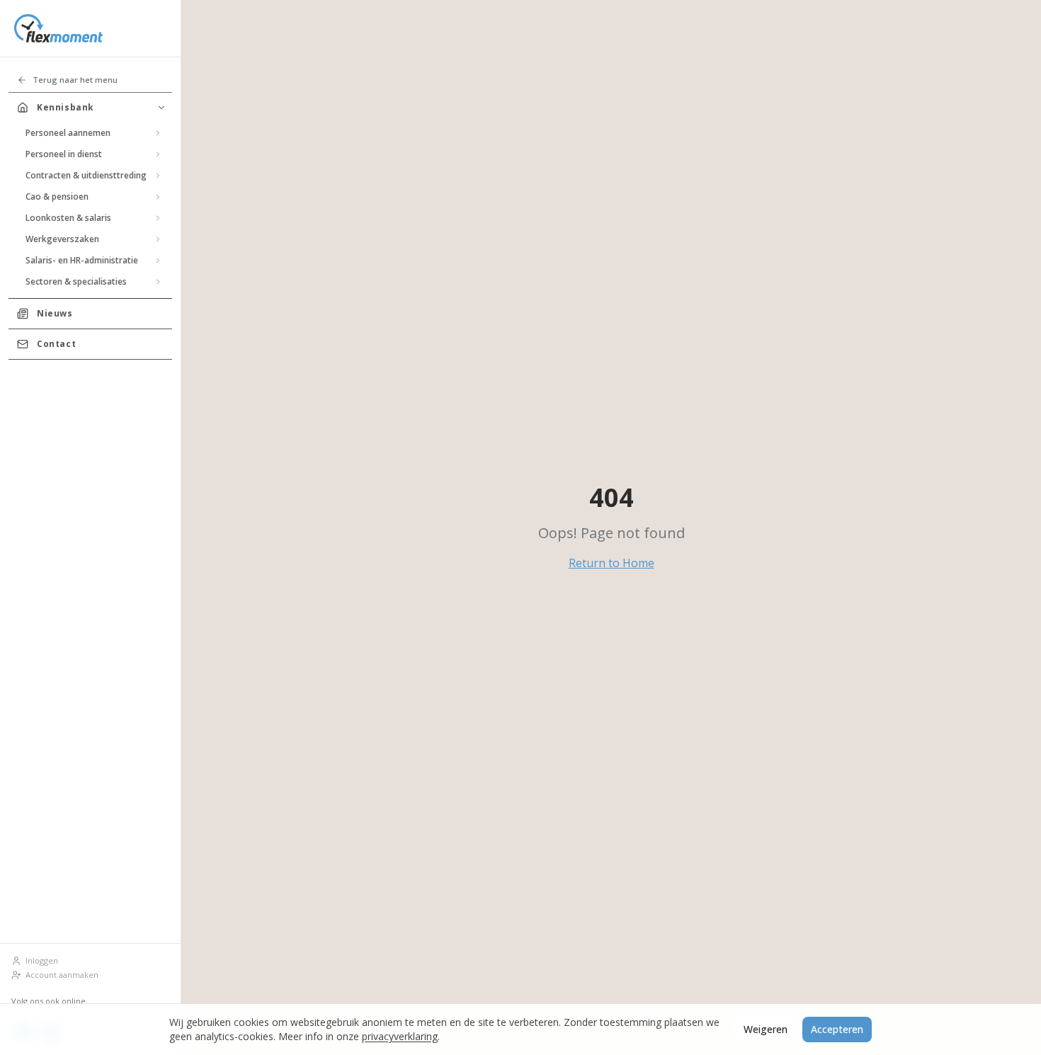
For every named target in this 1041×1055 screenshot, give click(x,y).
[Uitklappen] (157, 133)
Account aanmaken (61, 974)
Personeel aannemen (67, 133)
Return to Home (611, 563)
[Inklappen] (161, 107)
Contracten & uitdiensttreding (86, 175)
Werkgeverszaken (62, 239)
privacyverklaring (400, 1036)
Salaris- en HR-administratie (81, 260)
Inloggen (41, 960)
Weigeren (765, 1029)
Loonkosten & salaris (68, 218)
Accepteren (837, 1029)
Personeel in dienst (63, 154)
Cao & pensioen (57, 196)
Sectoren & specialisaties (76, 281)
